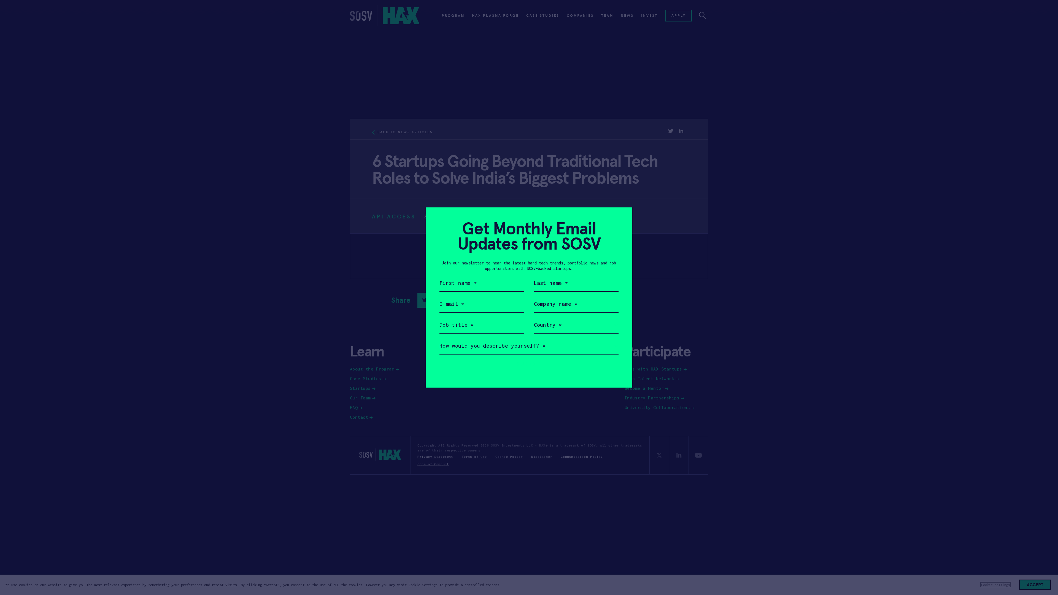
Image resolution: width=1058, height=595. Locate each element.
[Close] (621, 218)
